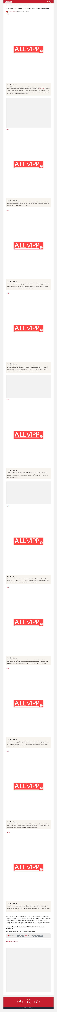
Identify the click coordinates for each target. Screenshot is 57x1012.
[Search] (48, 2)
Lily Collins (41, 88)
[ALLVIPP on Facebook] (20, 1002)
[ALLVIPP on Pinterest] (37, 1002)
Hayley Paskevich (13, 11)
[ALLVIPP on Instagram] (28, 1002)
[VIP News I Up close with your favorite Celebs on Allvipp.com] (26, 2)
